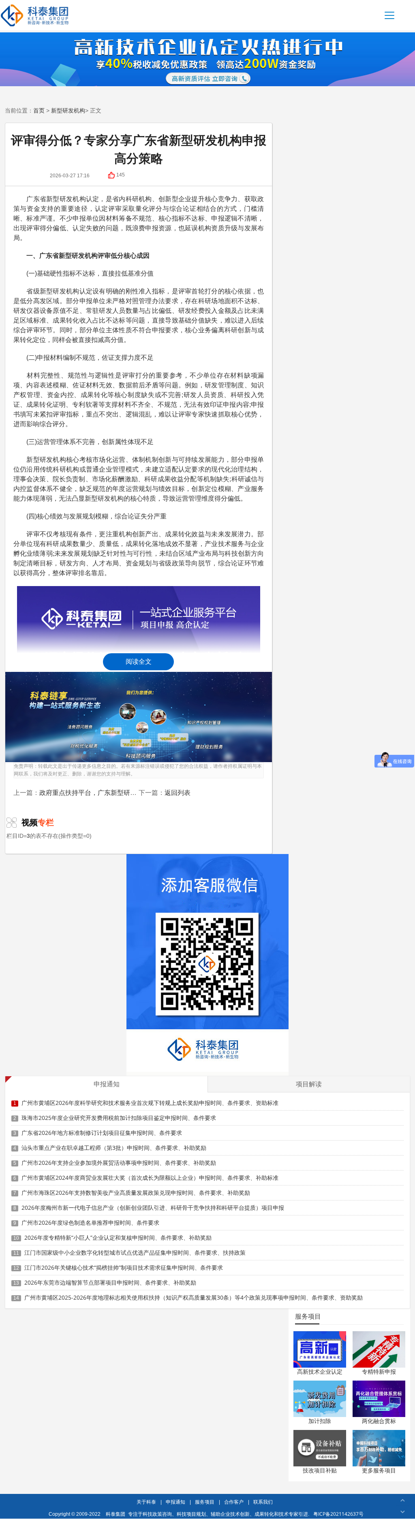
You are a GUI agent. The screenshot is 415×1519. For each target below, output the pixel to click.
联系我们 (263, 1501)
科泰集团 (115, 1514)
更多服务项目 (379, 1470)
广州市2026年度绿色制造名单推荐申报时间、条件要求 (90, 1222)
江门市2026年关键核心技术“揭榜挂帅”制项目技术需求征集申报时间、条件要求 (123, 1267)
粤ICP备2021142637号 (338, 1514)
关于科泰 (146, 1501)
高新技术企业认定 (319, 1371)
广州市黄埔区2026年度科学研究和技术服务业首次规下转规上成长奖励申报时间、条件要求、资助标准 (149, 1103)
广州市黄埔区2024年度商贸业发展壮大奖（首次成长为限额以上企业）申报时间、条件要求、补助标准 (149, 1177)
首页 (39, 110)
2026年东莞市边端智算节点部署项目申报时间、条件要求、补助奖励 (110, 1282)
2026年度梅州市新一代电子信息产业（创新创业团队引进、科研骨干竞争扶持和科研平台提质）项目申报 (152, 1207)
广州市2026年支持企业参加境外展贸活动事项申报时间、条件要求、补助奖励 (118, 1162)
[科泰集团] (34, 15)
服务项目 (204, 1501)
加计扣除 (319, 1421)
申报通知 (175, 1501)
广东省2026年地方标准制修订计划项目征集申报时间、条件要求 (101, 1133)
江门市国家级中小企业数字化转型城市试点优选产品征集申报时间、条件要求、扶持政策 (135, 1252)
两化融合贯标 (379, 1421)
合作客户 (234, 1501)
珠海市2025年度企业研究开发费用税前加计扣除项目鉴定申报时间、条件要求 (118, 1118)
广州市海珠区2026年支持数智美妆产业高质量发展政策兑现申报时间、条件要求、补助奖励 (135, 1192)
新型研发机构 (68, 110)
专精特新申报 (379, 1371)
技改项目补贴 (320, 1470)
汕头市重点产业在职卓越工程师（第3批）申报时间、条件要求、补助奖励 (113, 1147)
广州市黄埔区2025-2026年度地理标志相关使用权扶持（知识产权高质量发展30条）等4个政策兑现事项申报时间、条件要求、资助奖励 (193, 1297)
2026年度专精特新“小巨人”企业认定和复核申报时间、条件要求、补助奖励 (118, 1237)
